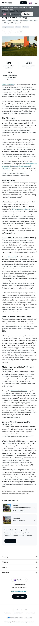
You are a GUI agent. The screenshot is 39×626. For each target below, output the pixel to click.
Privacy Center (18, 613)
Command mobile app (19, 391)
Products (5, 562)
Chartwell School (8, 85)
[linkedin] (15, 32)
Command (12, 257)
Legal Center (7, 613)
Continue (27, 14)
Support (4, 567)
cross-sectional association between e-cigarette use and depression (19, 166)
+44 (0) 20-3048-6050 (19, 587)
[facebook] (4, 32)
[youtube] (26, 609)
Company (5, 557)
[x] (10, 32)
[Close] (36, 7)
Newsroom (5, 573)
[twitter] (17, 609)
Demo (23, 3)
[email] (21, 32)
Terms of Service (30, 613)
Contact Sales (19, 596)
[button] (19, 46)
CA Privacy (28, 618)
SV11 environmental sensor (21, 209)
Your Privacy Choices (16, 618)
